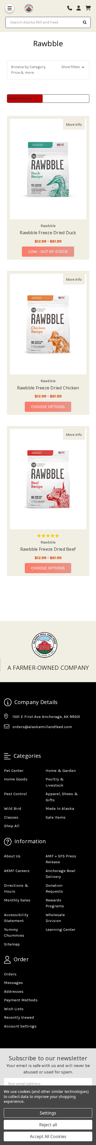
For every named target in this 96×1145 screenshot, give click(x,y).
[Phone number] (71, 8)
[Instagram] (18, 740)
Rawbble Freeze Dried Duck (48, 233)
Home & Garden (61, 770)
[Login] (81, 8)
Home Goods (15, 779)
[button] (48, 69)
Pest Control (15, 793)
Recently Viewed (19, 1017)
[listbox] (25, 99)
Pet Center (13, 770)
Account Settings (20, 1026)
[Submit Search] (85, 22)
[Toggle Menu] (9, 8)
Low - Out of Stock (48, 251)
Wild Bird (12, 808)
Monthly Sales (17, 900)
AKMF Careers (17, 870)
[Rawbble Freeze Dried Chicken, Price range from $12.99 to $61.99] (48, 324)
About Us (12, 856)
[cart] (88, 8)
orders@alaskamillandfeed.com (42, 726)
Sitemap (12, 944)
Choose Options (51, 406)
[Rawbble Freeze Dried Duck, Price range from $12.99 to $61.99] (48, 169)
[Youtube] (28, 740)
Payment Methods (21, 1000)
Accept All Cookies (48, 1136)
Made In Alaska (60, 808)
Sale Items (56, 817)
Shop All (11, 825)
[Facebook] (7, 740)
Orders (10, 974)
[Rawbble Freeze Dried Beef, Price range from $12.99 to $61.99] (48, 479)
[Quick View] (79, 124)
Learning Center (60, 929)
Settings (48, 1113)
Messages (13, 982)
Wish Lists (13, 1008)
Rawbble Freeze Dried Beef (48, 549)
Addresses (13, 991)
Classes (11, 817)
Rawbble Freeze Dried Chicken (48, 388)
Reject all (48, 1125)
